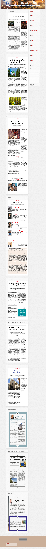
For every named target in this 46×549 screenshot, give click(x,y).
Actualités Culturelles (33, 13)
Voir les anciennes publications (23, 539)
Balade (32, 15)
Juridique (32, 40)
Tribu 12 (23, 2)
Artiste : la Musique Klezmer (11, 11)
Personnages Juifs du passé (34, 50)
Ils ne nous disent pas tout (11, 493)
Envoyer (32, 84)
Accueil (10, 5)
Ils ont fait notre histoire (34, 30)
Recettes (26, 5)
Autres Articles (31, 5)
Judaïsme (18, 5)
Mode (32, 45)
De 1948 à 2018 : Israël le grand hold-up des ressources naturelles (16, 322)
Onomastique (9, 197)
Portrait (32, 55)
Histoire (22, 5)
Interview (14, 5)
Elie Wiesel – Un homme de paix (12, 409)
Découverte (32, 20)
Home (6, 7)
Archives (36, 5)
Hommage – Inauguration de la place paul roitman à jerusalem (16, 451)
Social (32, 65)
